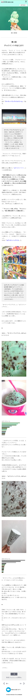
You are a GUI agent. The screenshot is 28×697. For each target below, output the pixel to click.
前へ (7, 683)
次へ (21, 683)
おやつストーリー (19, 168)
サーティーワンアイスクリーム (13, 101)
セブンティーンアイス (13, 240)
